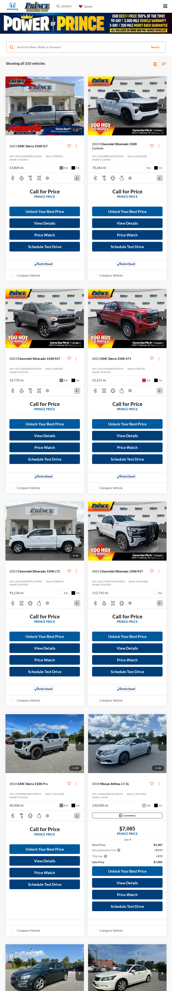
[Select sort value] (162, 63)
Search (155, 47)
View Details (44, 223)
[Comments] (77, 178)
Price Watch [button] (44, 235)
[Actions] (76, 146)
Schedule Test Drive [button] (44, 246)
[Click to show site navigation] (165, 6)
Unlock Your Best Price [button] (45, 211)
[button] (80, 106)
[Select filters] (155, 64)
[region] (127, 853)
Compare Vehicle (28, 275)
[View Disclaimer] (47, 178)
